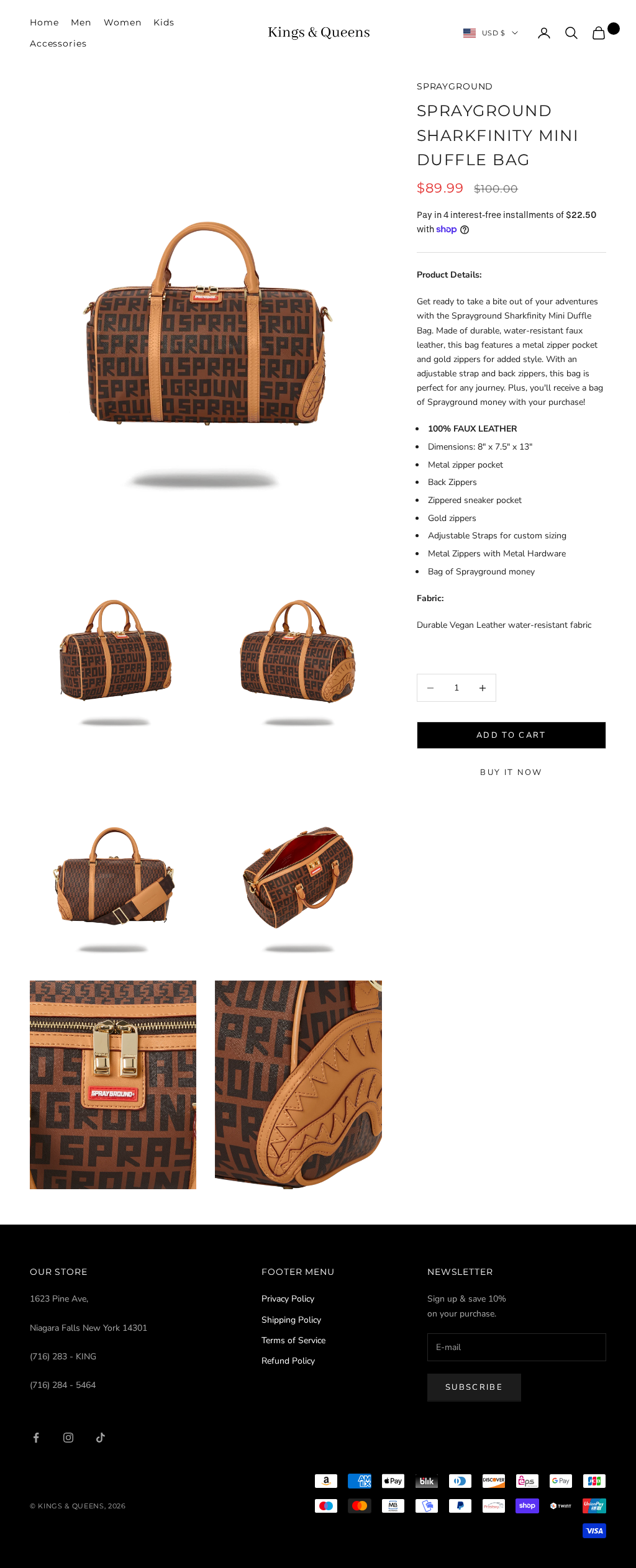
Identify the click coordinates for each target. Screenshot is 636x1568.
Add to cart (511, 735)
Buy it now (511, 772)
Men (81, 22)
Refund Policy (288, 1361)
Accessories (58, 43)
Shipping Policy (291, 1320)
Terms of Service (293, 1340)
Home (44, 22)
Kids (163, 22)
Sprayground (455, 86)
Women (122, 22)
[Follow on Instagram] (68, 1437)
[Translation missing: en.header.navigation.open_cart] (598, 32)
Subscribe (474, 1387)
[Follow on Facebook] (36, 1437)
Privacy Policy (287, 1299)
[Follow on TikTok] (100, 1437)
